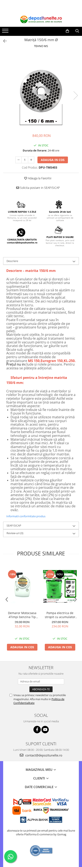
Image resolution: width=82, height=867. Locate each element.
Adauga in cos (53, 160)
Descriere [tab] (12, 261)
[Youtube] (45, 729)
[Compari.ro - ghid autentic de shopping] (41, 850)
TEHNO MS (41, 46)
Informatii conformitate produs (25, 516)
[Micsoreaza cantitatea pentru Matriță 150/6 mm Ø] (18, 160)
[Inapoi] (3, 41)
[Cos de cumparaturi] (67, 31)
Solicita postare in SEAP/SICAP (39, 188)
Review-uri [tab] (15, 533)
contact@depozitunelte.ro (43, 755)
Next (75, 95)
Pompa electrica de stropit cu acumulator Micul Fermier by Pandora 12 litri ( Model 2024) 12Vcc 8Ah (60, 615)
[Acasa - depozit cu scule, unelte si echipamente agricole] (41, 19)
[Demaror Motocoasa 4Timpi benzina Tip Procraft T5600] (22, 586)
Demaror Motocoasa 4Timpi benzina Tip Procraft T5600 (22, 615)
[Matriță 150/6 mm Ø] (41, 91)
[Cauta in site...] (77, 31)
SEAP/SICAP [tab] (14, 525)
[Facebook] (37, 729)
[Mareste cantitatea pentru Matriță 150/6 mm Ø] (31, 160)
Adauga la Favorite (39, 178)
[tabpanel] (41, 91)
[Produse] (5, 32)
